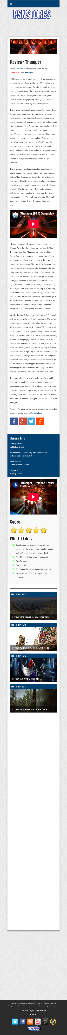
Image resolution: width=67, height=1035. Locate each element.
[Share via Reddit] (40, 427)
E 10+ (20, 473)
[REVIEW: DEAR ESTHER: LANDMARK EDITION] (33, 622)
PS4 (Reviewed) (25, 452)
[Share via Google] (23, 427)
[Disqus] (33, 753)
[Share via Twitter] (31, 427)
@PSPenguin (41, 1011)
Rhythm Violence (22, 465)
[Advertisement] (33, 30)
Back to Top (33, 1015)
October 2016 (27, 456)
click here (38, 413)
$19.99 (17, 461)
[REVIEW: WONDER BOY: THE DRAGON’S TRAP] (33, 652)
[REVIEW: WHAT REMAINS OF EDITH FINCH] (33, 714)
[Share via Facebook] (14, 427)
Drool (21, 444)
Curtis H (21, 69)
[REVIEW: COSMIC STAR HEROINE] (33, 683)
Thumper (29, 73)
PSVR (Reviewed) (40, 452)
